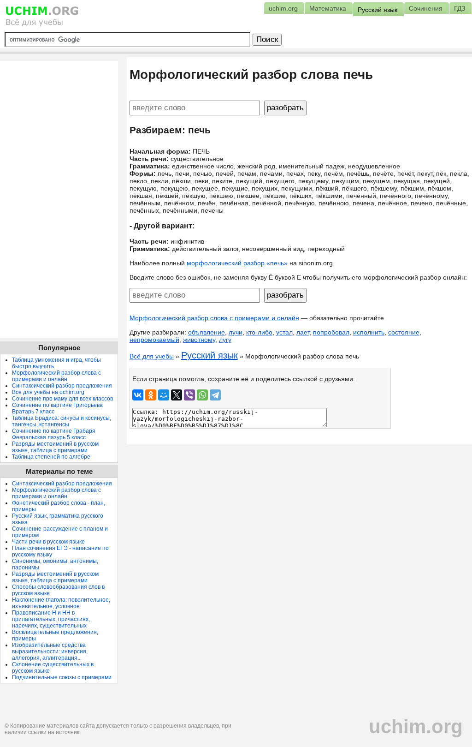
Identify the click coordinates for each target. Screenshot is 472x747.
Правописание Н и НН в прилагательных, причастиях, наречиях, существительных (51, 619)
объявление (206, 332)
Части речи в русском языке (48, 541)
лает (302, 332)
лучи (235, 332)
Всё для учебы (152, 356)
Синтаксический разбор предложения (62, 385)
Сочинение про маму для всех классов (62, 398)
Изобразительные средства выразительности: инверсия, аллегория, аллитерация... (50, 651)
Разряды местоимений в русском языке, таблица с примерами (55, 447)
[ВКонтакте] (137, 394)
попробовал (331, 332)
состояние (403, 332)
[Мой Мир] (163, 394)
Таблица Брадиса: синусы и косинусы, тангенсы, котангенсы (61, 421)
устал (284, 332)
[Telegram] (215, 394)
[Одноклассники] (150, 394)
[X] (176, 394)
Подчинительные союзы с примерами (62, 677)
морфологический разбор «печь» (237, 263)
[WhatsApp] (202, 394)
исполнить (368, 332)
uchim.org (416, 726)
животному (199, 339)
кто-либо (259, 332)
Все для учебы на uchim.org (48, 392)
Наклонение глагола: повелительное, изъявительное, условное (61, 603)
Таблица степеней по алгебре (51, 457)
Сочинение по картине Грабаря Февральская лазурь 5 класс (53, 434)
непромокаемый (154, 339)
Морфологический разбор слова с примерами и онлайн (214, 318)
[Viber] (189, 394)
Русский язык (209, 355)
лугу (225, 339)
